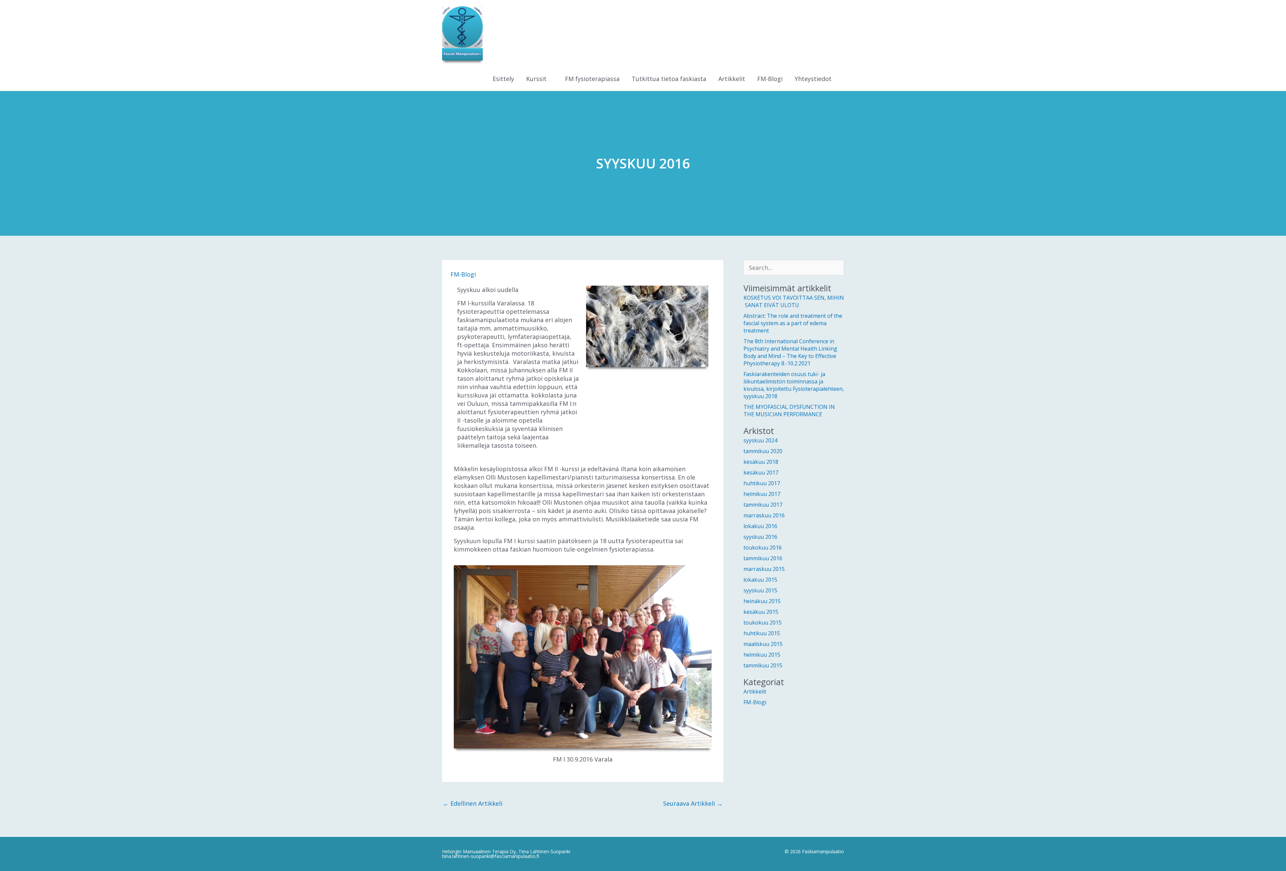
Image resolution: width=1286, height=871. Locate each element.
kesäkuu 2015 (760, 611)
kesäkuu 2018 (760, 461)
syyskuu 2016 (760, 536)
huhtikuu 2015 (761, 633)
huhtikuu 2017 (761, 483)
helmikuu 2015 (761, 654)
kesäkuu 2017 (760, 472)
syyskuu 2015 (760, 590)
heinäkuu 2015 (762, 601)
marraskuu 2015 (764, 569)
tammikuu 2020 (762, 451)
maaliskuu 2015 (763, 644)
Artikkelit (754, 691)
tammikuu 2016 (762, 558)
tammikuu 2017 (762, 504)
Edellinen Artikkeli (472, 803)
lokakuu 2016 (760, 526)
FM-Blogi (463, 274)
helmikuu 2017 (761, 494)
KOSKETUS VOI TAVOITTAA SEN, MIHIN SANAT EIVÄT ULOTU (793, 301)
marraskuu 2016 (764, 515)
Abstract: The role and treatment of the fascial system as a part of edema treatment (792, 323)
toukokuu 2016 (762, 547)
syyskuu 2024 (760, 440)
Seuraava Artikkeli (693, 803)
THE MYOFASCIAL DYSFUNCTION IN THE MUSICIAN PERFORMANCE (789, 410)
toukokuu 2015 (762, 622)
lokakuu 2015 (760, 579)
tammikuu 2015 (762, 665)
